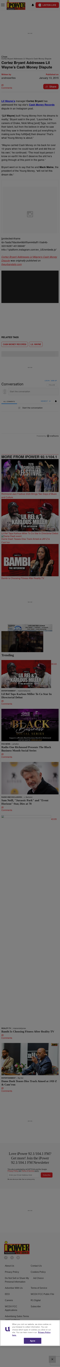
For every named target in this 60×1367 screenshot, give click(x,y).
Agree (32, 1340)
